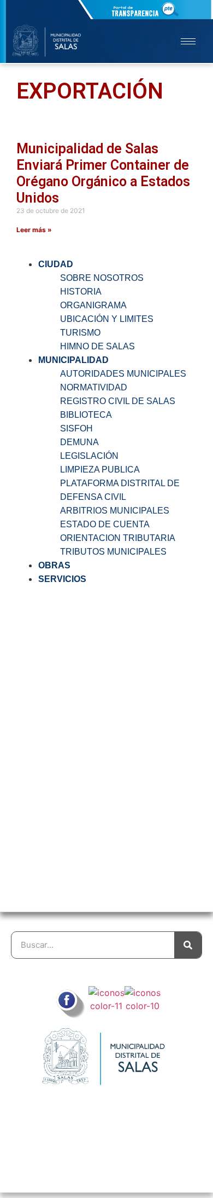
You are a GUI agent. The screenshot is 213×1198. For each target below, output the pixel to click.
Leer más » (34, 230)
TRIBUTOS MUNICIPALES (113, 551)
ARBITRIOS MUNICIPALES (114, 510)
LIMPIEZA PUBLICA (100, 469)
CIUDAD (55, 264)
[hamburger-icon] (188, 41)
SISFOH (76, 428)
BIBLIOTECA (86, 414)
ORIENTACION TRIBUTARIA (117, 538)
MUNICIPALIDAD (73, 360)
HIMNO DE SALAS (97, 346)
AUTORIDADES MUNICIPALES (123, 373)
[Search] (188, 945)
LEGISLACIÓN (89, 455)
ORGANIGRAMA (93, 305)
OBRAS (54, 565)
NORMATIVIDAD (93, 387)
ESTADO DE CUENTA (105, 524)
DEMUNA (79, 442)
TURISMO (80, 332)
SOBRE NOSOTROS (102, 278)
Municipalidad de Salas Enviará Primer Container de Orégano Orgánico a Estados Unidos (103, 173)
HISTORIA (81, 291)
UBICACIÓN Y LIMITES (106, 319)
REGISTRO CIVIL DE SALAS (117, 401)
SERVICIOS (62, 579)
